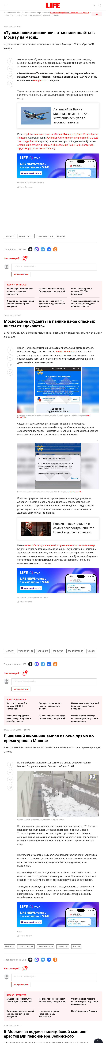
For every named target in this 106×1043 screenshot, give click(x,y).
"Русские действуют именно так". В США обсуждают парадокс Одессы (85, 304)
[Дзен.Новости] (30, 249)
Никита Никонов (26, 936)
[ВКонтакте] (49, 249)
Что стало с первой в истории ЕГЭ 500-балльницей (81, 291)
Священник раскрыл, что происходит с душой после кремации (52, 304)
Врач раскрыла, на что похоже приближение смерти (50, 706)
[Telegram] (42, 249)
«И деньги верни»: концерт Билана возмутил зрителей (52, 290)
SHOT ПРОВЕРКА (74, 492)
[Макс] (36, 249)
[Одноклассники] (55, 249)
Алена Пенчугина (26, 187)
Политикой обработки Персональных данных (69, 12)
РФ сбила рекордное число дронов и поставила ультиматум (19, 291)
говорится (38, 80)
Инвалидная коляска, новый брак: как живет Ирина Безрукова (20, 304)
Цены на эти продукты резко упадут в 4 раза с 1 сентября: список (18, 718)
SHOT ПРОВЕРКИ (65, 351)
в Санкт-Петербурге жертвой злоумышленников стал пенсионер (59, 545)
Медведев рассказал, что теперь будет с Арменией (19, 1039)
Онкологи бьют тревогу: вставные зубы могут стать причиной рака (84, 718)
